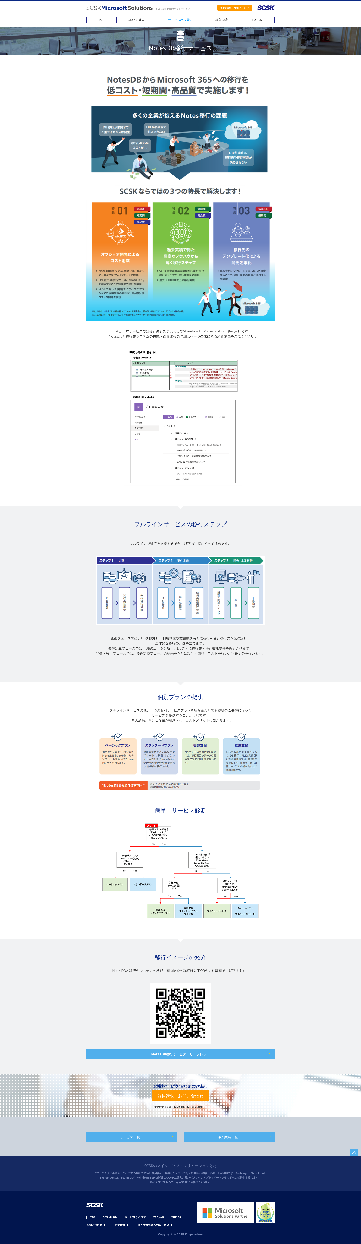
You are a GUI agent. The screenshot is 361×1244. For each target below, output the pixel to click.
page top (354, 1152)
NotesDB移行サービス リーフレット (180, 1054)
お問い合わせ (94, 1225)
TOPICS (257, 20)
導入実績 (221, 20)
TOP (101, 20)
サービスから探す (180, 20)
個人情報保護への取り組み (154, 1225)
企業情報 (120, 1225)
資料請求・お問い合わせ (180, 1095)
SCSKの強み (136, 20)
